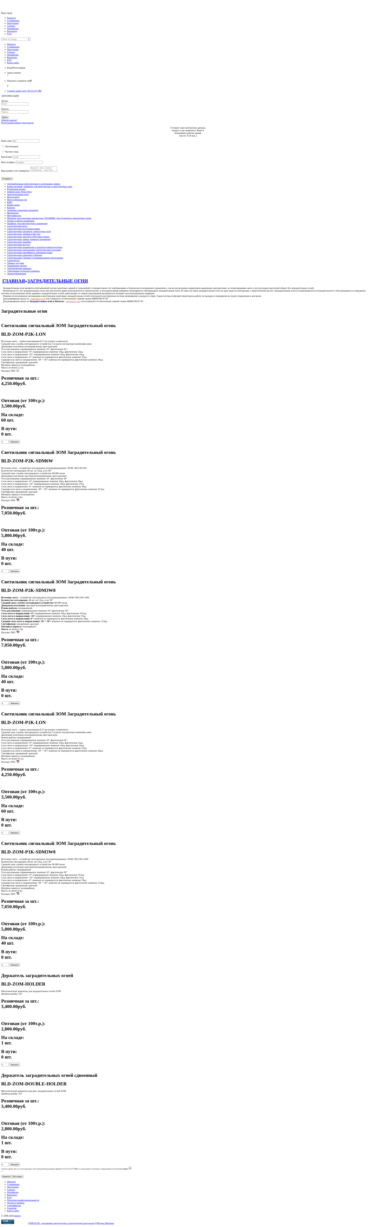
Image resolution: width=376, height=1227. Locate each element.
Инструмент (13, 197)
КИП (9, 202)
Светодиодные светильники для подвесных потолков (34, 250)
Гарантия (11, 1208)
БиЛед (17, 1216)
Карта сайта (13, 63)
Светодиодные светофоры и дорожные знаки (29, 252)
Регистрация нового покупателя (17, 123)
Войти (5, 117)
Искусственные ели (17, 199)
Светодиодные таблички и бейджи (24, 255)
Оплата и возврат (16, 1203)
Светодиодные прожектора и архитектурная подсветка (34, 247)
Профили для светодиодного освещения (27, 223)
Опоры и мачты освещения (20, 221)
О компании (13, 20)
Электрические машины (19, 268)
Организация (11, 146)
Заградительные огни (18, 194)
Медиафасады (14, 215)
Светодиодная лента (17, 226)
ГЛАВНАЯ (13, 280)
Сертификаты (14, 1205)
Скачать (11, 26)
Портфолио (13, 28)
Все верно (17, 1176)
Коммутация (13, 205)
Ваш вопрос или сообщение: (15, 171)
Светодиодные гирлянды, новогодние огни (29, 231)
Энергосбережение (16, 273)
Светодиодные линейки (19, 242)
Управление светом (17, 266)
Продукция (12, 23)
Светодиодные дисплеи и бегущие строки (28, 236)
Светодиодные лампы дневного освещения (29, 239)
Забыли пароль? (9, 120)
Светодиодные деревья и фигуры (23, 234)
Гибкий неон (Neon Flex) (19, 192)
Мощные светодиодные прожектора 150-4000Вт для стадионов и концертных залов (49, 218)
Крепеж (11, 207)
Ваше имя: (6, 141)
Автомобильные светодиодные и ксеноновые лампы (33, 184)
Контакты (12, 31)
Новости (11, 18)
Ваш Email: (6, 157)
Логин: (4, 101)
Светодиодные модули (18, 244)
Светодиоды (13, 260)
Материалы (13, 213)
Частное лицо (12, 151)
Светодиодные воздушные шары (23, 229)
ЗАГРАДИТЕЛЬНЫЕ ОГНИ (57, 280)
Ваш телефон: (8, 162)
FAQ (9, 34)
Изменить (6, 1176)
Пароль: (5, 109)
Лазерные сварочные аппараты (22, 210)
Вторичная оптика (16, 189)
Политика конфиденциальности (23, 1200)
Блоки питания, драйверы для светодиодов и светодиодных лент (39, 186)
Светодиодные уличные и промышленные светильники (35, 258)
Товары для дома (15, 263)
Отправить (7, 179)
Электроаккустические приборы (23, 271)
